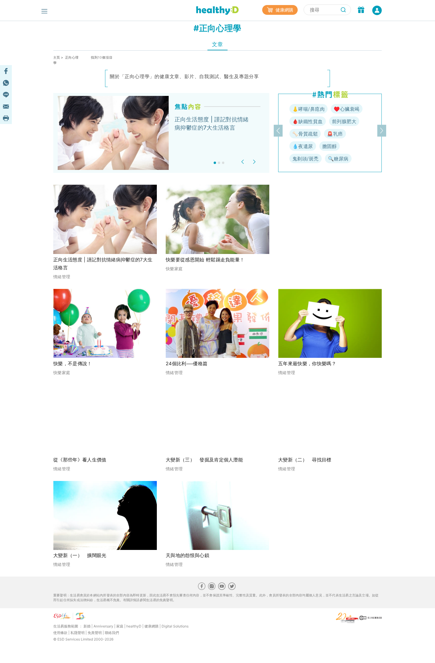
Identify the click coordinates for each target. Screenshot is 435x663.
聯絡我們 (112, 632)
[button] (243, 162)
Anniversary (103, 626)
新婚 (87, 626)
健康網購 (283, 10)
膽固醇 (329, 146)
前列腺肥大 (344, 121)
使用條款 (60, 632)
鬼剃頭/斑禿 (305, 159)
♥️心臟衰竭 (346, 109)
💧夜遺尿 (302, 146)
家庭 (119, 626)
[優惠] (361, 10)
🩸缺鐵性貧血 (307, 121)
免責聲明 (95, 632)
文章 (217, 44)
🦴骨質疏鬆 (305, 134)
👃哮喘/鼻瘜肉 (308, 109)
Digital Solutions (175, 626)
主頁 (56, 57)
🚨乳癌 (335, 134)
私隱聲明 (77, 632)
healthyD (133, 626)
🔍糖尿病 (338, 159)
